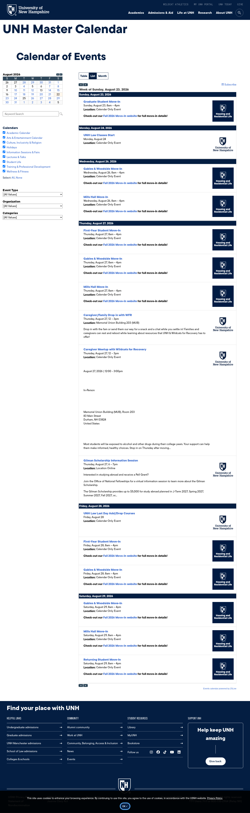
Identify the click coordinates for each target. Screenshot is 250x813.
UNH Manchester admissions (24, 743)
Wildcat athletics (175, 4)
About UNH (224, 12)
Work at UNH (74, 735)
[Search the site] (239, 12)
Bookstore (134, 743)
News (70, 751)
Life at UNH (185, 12)
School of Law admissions (22, 751)
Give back (215, 761)
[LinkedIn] (180, 752)
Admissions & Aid (160, 12)
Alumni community (78, 727)
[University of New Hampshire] (31, 10)
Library (132, 727)
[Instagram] (152, 752)
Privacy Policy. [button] (215, 798)
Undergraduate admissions (22, 727)
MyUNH (132, 735)
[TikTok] (166, 752)
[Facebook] (159, 752)
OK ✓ (125, 806)
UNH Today (225, 4)
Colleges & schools (18, 759)
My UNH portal (203, 4)
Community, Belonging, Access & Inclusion (92, 743)
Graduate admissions (19, 735)
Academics (136, 12)
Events (71, 759)
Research (205, 12)
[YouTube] (172, 752)
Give (240, 4)
